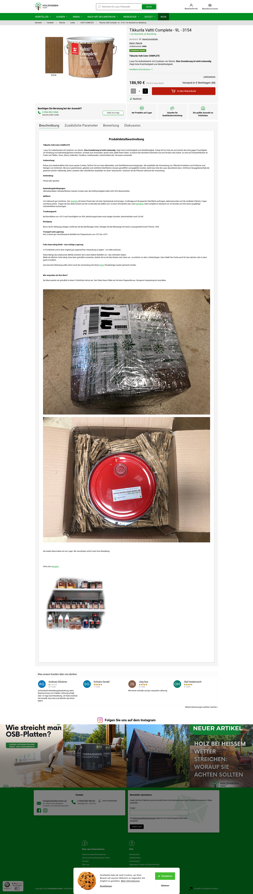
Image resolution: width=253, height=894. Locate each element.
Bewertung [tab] (111, 125)
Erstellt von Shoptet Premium (206, 888)
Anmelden (137, 827)
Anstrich (74, 201)
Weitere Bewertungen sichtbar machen (201, 707)
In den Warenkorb (186, 91)
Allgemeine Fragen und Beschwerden (144, 864)
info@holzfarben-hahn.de (55, 801)
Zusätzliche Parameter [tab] (81, 125)
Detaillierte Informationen (139, 69)
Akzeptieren (166, 876)
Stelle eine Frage (113, 113)
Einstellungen (106, 886)
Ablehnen (165, 885)
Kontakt (85, 861)
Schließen (147, 99)
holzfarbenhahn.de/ (45, 810)
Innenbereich (134, 861)
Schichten (140, 204)
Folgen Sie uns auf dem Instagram (130, 720)
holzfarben (39, 810)
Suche (149, 7)
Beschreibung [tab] (49, 125)
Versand (55, 566)
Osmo (101, 265)
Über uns (85, 864)
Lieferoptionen (209, 77)
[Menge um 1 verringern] (133, 91)
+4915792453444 (109, 801)
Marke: (135, 43)
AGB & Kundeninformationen (94, 854)
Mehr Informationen (130, 881)
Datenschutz (134, 854)
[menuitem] (43, 16)
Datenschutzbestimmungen (144, 818)
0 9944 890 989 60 (86, 801)
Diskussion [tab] (132, 125)
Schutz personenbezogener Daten (96, 858)
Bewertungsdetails (150, 39)
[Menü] (21, 882)
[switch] (17, 888)
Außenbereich (135, 858)
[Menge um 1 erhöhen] (145, 91)
